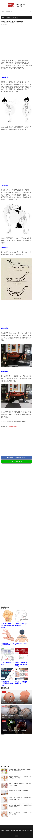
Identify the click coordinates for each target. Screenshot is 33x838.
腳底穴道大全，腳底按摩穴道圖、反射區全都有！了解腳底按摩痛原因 (20, 770)
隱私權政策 (27, 830)
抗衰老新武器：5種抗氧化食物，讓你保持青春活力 (14, 730)
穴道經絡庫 (7, 830)
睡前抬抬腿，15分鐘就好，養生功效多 (18, 790)
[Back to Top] (16, 836)
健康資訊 (5, 24)
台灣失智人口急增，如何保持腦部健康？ (12, 701)
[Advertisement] (16, 45)
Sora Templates (20, 830)
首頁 (3, 17)
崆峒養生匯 (13, 426)
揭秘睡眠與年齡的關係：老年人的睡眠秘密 (12, 715)
